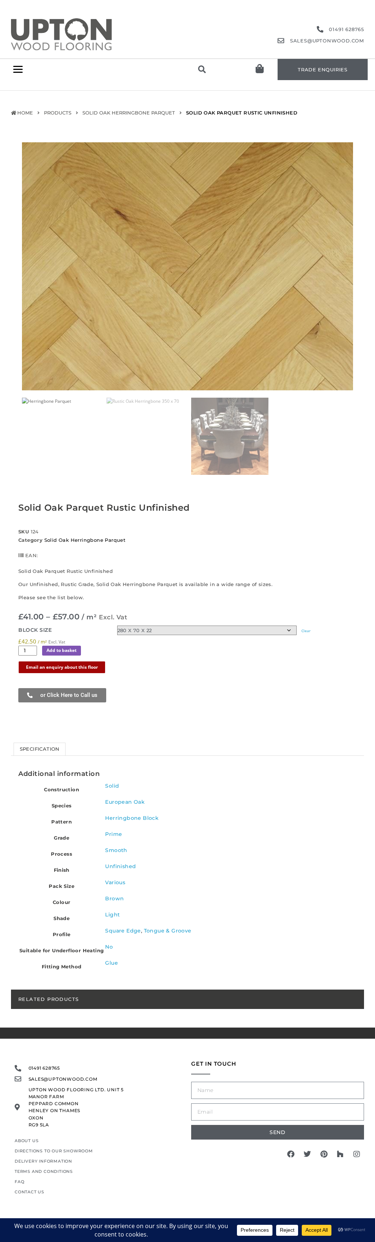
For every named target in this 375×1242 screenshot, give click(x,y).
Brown (114, 898)
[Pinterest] (323, 1154)
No (109, 946)
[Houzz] (340, 1154)
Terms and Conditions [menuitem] (44, 1171)
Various (115, 882)
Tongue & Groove (168, 930)
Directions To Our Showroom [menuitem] (54, 1150)
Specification (40, 749)
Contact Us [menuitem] (29, 1191)
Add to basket (62, 650)
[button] (18, 69)
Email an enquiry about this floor (62, 667)
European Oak (125, 802)
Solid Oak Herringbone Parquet (128, 113)
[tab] (40, 749)
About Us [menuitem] (26, 1140)
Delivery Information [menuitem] (43, 1161)
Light (112, 914)
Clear (306, 630)
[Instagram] (356, 1154)
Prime (113, 834)
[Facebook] (290, 1154)
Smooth (116, 850)
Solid (112, 786)
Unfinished (120, 866)
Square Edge (123, 930)
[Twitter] (307, 1154)
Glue (111, 963)
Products (57, 113)
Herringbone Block (132, 818)
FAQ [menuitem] (19, 1181)
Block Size (35, 630)
